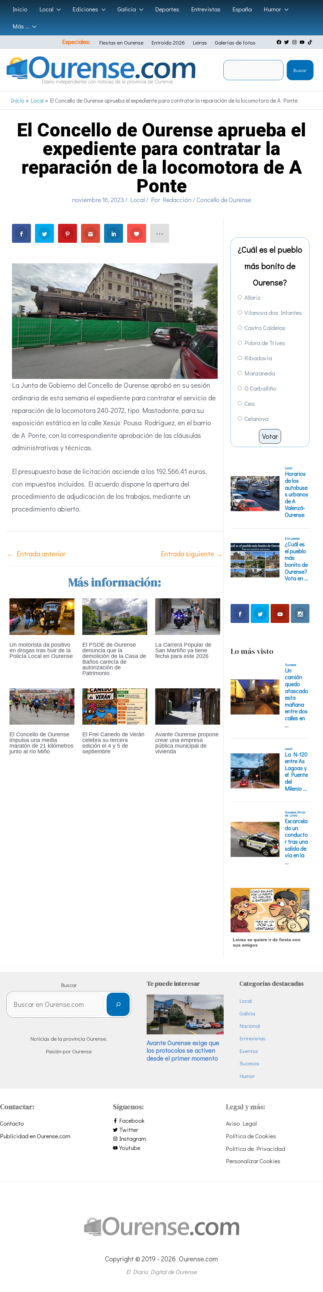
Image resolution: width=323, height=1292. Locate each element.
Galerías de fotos (235, 42)
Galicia (247, 1013)
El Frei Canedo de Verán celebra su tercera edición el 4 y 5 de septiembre (113, 743)
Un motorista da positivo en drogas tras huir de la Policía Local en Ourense (41, 650)
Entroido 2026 (168, 42)
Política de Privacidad (255, 1148)
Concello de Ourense (224, 199)
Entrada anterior (36, 553)
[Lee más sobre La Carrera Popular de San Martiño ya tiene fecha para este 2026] (187, 615)
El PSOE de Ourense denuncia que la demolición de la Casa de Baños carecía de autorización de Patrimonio (114, 659)
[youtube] (303, 42)
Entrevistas (252, 1038)
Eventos (248, 1051)
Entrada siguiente (192, 553)
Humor (247, 1076)
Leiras (200, 42)
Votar (270, 436)
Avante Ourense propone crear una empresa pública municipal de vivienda (187, 743)
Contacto (12, 1123)
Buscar (300, 70)
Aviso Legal (241, 1123)
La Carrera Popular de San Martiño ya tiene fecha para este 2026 (183, 650)
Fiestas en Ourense (121, 42)
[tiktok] (311, 42)
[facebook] (280, 42)
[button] (57, 9)
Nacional (249, 1025)
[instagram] (295, 42)
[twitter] (287, 42)
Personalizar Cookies (253, 1161)
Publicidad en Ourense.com (35, 1136)
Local (137, 199)
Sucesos (249, 1063)
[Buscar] (118, 1004)
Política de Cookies (251, 1136)
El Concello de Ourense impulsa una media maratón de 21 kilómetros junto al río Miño (41, 743)
